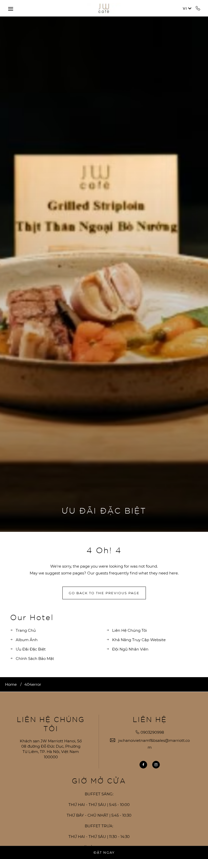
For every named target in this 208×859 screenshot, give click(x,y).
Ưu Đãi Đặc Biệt (31, 649)
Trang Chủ (26, 630)
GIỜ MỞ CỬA (99, 780)
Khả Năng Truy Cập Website (139, 639)
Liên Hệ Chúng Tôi (129, 630)
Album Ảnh (27, 639)
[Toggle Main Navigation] (11, 9)
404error (32, 684)
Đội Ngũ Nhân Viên (130, 649)
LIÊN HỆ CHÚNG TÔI (51, 724)
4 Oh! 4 (104, 550)
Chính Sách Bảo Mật (35, 658)
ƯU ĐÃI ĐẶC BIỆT (104, 510)
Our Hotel (32, 617)
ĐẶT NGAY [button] (104, 852)
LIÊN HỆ (150, 719)
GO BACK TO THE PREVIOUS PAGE (104, 593)
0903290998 (198, 8)
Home (11, 684)
